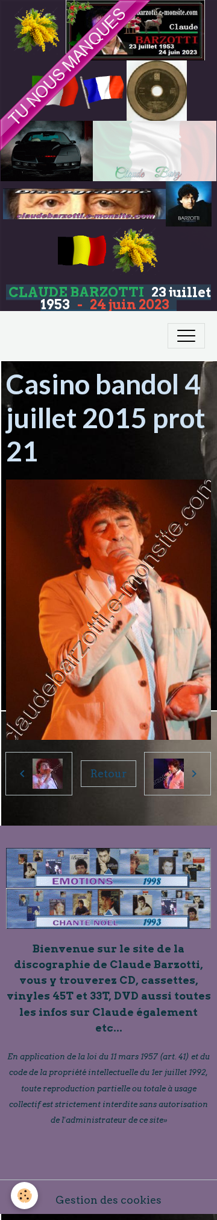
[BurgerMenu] (186, 335)
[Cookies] (24, 1195)
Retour (108, 773)
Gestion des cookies (108, 1199)
